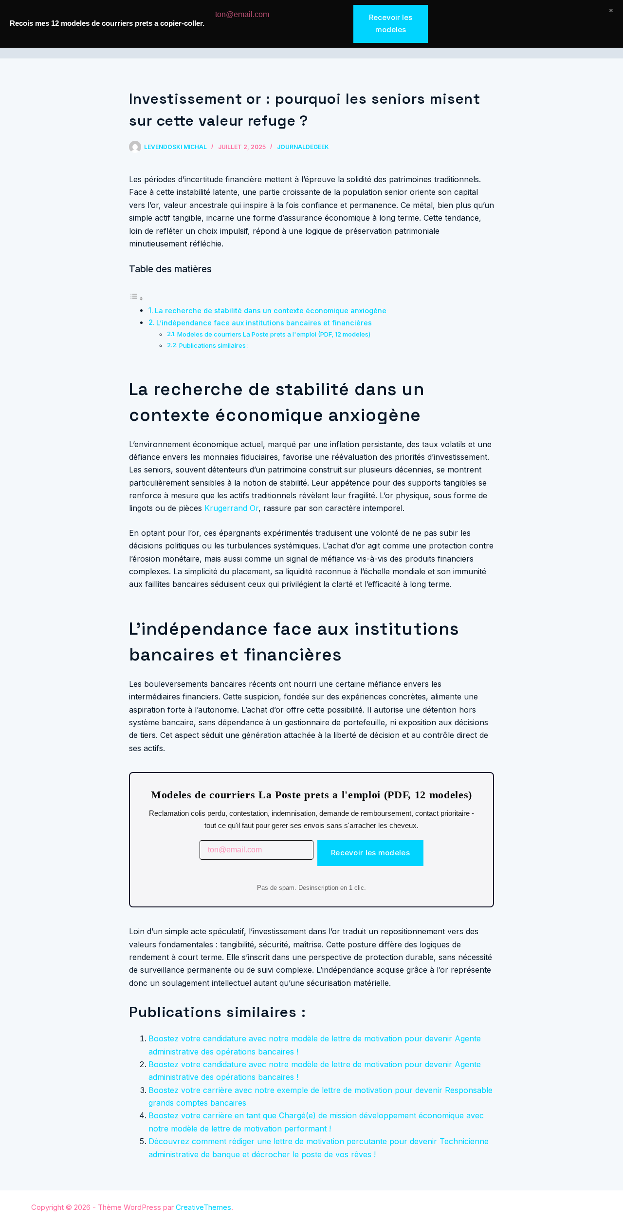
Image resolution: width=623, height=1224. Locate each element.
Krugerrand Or (231, 508)
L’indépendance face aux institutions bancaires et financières (264, 323)
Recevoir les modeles (370, 852)
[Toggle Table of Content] (136, 298)
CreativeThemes (203, 1207)
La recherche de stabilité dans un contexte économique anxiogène (270, 310)
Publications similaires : (214, 345)
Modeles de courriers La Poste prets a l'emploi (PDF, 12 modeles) (273, 334)
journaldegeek (303, 147)
